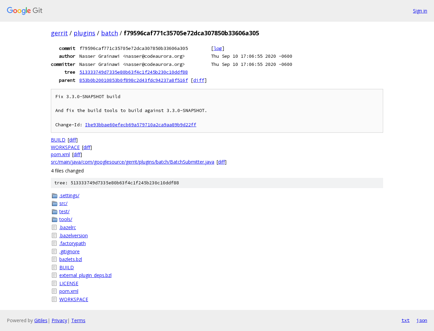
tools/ (65, 219)
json (421, 320)
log (218, 48)
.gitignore (69, 251)
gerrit (59, 33)
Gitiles (40, 320)
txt (405, 320)
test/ (64, 211)
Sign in (420, 10)
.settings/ (69, 195)
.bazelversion (73, 235)
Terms (78, 320)
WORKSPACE (65, 147)
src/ (63, 203)
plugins (84, 33)
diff (198, 80)
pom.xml (60, 154)
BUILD (58, 139)
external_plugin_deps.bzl (85, 275)
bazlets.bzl (70, 259)
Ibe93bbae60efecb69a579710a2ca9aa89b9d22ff (140, 125)
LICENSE (68, 283)
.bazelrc (67, 227)
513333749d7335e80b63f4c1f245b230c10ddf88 (133, 72)
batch (109, 33)
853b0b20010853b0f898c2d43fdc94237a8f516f (133, 80)
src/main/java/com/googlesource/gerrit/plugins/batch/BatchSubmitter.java (132, 162)
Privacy (59, 320)
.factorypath (72, 243)
